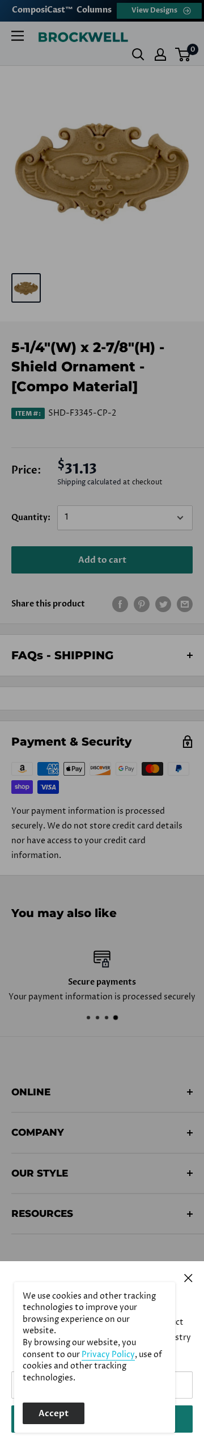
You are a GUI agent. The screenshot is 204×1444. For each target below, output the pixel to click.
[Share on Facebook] (120, 604)
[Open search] (138, 54)
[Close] (188, 1277)
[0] (183, 54)
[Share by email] (185, 604)
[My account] (160, 54)
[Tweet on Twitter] (163, 604)
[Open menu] (17, 36)
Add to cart (102, 560)
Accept (54, 1413)
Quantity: (30, 517)
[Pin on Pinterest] (142, 604)
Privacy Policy (108, 1355)
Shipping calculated (89, 482)
